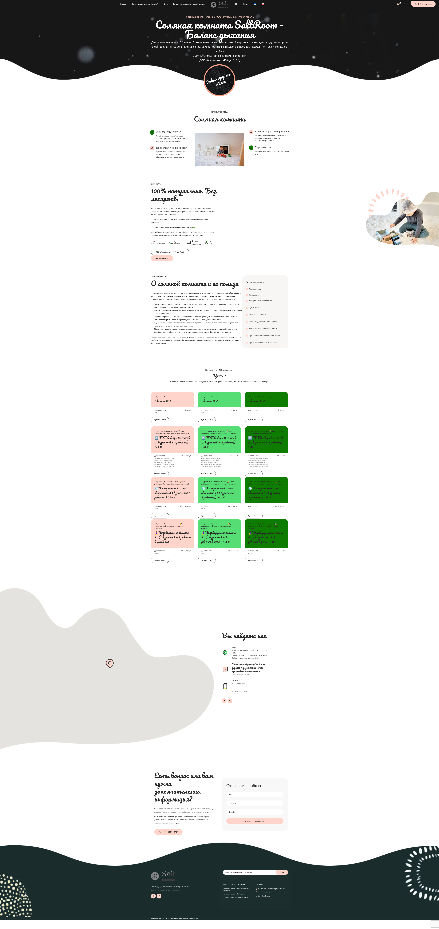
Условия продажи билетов (233, 894)
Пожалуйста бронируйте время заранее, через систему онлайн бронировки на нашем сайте (248, 667)
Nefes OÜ (155, 918)
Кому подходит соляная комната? (145, 4)
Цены (165, 4)
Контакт (246, 4)
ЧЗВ (235, 4)
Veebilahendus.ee (190, 918)
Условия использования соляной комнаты (189, 4)
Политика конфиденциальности (235, 897)
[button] (110, 664)
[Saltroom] (163, 875)
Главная (123, 4)
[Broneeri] (219, 80)
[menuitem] (255, 4)
